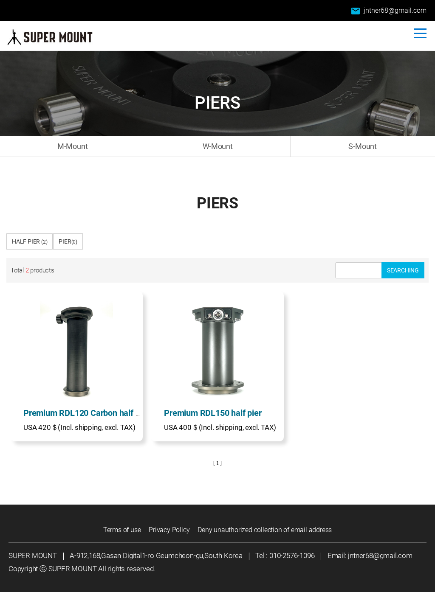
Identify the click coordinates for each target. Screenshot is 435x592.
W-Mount (218, 146)
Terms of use (122, 530)
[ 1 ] (217, 463)
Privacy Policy (169, 530)
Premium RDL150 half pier (212, 413)
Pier (68, 241)
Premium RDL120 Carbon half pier (86, 413)
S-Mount (362, 146)
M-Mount (72, 146)
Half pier (29, 241)
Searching (403, 270)
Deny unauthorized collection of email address (265, 530)
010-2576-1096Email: (308, 555)
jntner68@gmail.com (388, 11)
